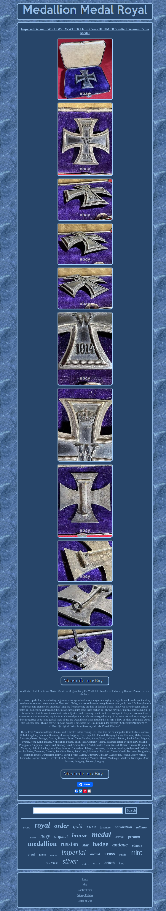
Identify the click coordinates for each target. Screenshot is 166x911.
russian (69, 844)
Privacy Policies (85, 895)
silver (70, 861)
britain (119, 837)
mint (136, 852)
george (53, 855)
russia (122, 854)
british (109, 863)
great (31, 854)
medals (33, 837)
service (52, 862)
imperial (73, 852)
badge (100, 844)
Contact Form (85, 889)
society (85, 864)
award (95, 854)
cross (109, 853)
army (96, 863)
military (141, 827)
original (61, 836)
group (26, 827)
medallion (42, 843)
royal (42, 825)
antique (120, 845)
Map (85, 884)
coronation (123, 827)
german (134, 837)
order (61, 825)
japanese (105, 827)
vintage (137, 845)
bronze (80, 835)
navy (45, 836)
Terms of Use (85, 900)
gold (77, 826)
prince (42, 854)
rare (91, 826)
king (121, 863)
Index (85, 879)
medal (101, 834)
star (85, 845)
